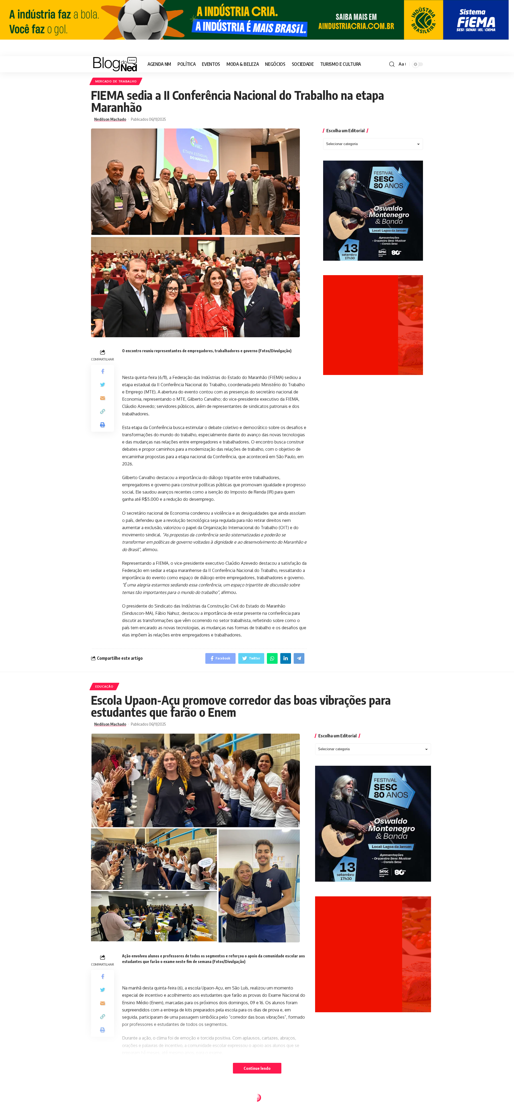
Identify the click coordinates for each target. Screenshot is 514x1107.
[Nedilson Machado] (115, 64)
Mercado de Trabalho (116, 81)
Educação (104, 686)
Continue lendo (257, 1068)
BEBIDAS (102, 1099)
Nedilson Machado (110, 119)
